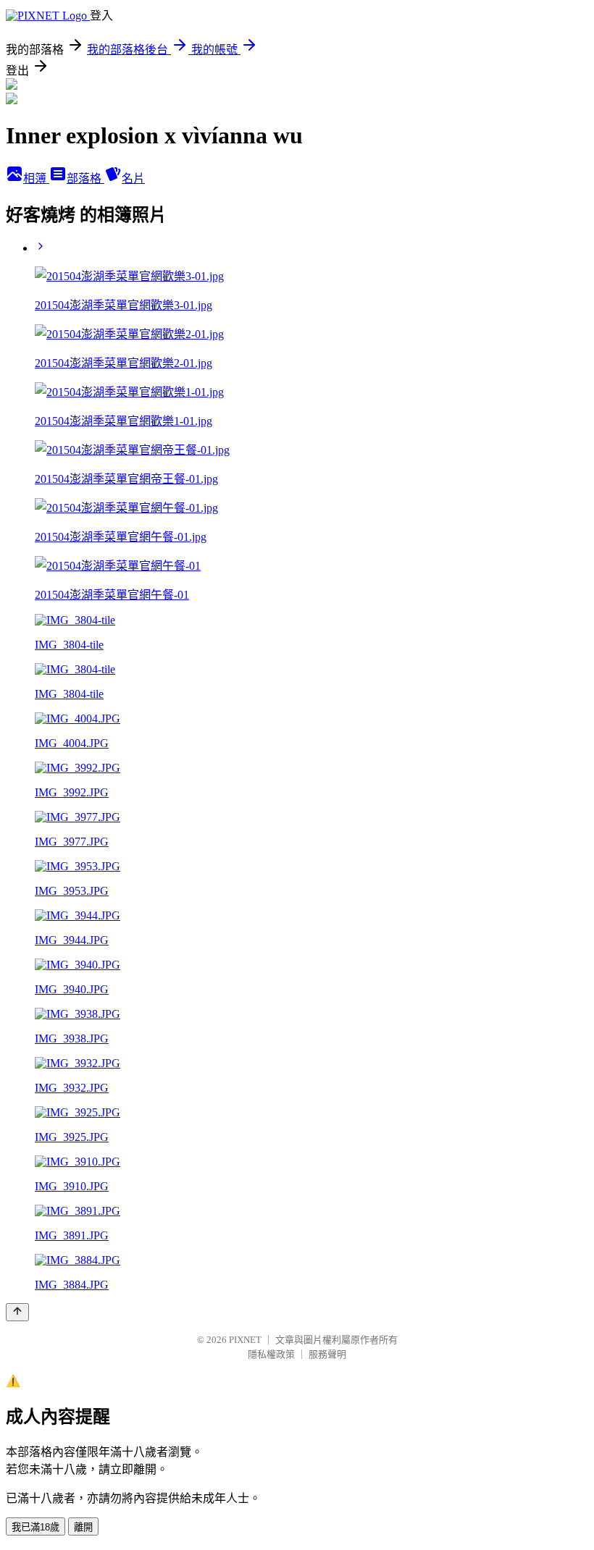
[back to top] (17, 1312)
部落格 (85, 178)
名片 (133, 178)
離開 (83, 1527)
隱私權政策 (271, 1354)
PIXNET (245, 1339)
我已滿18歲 (35, 1527)
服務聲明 (327, 1354)
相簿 (36, 178)
